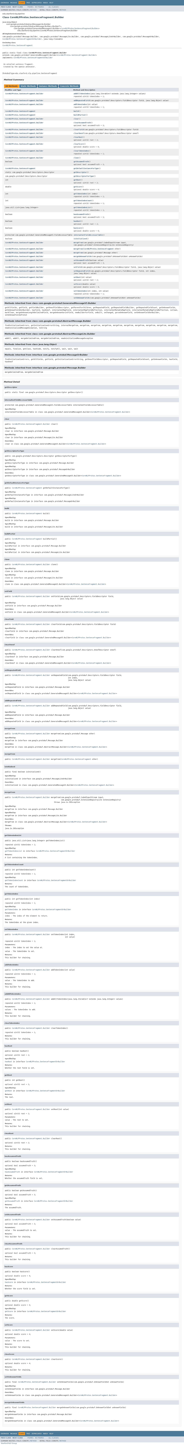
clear (76, 119)
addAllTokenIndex (82, 94)
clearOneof (79, 133)
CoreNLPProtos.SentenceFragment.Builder (79, 28)
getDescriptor (80, 172)
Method (33, 10)
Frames (30, 7)
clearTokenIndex (81, 151)
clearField (79, 130)
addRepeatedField (82, 100)
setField (78, 267)
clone (76, 158)
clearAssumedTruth (82, 123)
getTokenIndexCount (83, 201)
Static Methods (28, 86)
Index (45, 3)
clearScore (79, 144)
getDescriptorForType (84, 176)
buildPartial (80, 115)
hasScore (78, 228)
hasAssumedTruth (81, 214)
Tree (28, 3)
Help (51, 3)
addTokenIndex (80, 104)
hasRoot (77, 221)
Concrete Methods (69, 86)
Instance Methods (48, 86)
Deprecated (37, 3)
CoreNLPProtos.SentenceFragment (18, 45)
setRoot (77, 277)
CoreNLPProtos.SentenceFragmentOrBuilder (22, 39)
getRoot (77, 180)
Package (13, 3)
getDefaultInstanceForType (86, 168)
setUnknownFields (82, 298)
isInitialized (80, 239)
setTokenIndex (80, 291)
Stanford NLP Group (9, 1443)
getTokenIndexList (82, 207)
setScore (78, 284)
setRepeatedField (82, 271)
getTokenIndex (80, 194)
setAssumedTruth (81, 260)
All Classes (54, 7)
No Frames (39, 7)
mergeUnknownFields (83, 256)
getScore (78, 187)
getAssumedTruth (81, 162)
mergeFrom (78, 243)
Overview (5, 3)
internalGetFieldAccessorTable (88, 235)
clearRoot (78, 137)
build (76, 111)
